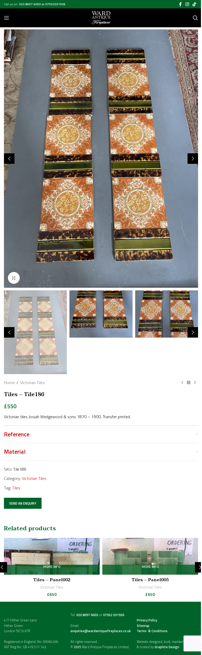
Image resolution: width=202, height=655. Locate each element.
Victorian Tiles (32, 382)
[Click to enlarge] (14, 278)
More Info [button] (51, 567)
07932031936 (55, 4)
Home (9, 382)
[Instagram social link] (187, 4)
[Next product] (195, 383)
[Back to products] (188, 383)
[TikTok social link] (194, 4)
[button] (9, 158)
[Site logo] (101, 17)
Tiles (16, 488)
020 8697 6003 (30, 4)
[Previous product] (182, 383)
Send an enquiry (22, 503)
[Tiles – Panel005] (150, 556)
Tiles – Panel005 (150, 580)
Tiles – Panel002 (51, 580)
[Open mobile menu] (6, 18)
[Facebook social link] (180, 4)
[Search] (195, 18)
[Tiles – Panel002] (52, 556)
